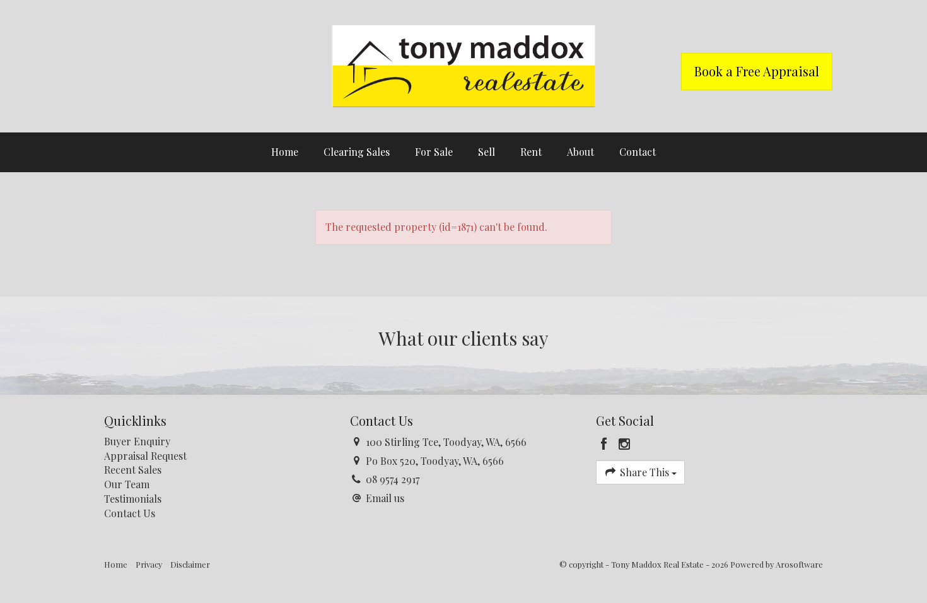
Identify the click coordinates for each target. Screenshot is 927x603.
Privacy (149, 564)
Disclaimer (190, 564)
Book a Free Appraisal (756, 70)
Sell (486, 151)
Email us (385, 498)
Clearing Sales (357, 151)
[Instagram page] (624, 444)
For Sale (434, 151)
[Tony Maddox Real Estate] (463, 64)
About (580, 151)
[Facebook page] (606, 444)
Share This (644, 472)
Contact (637, 151)
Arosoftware (799, 564)
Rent (531, 151)
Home (284, 151)
